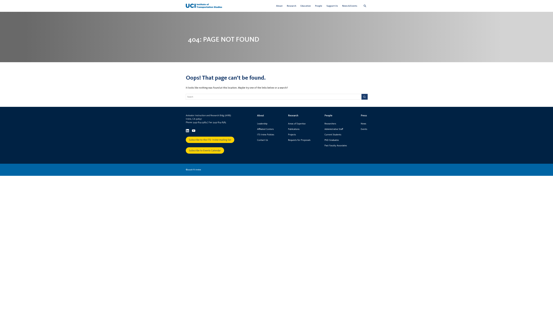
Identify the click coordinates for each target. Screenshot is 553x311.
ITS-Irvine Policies (265, 134)
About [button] (279, 5)
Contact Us (262, 140)
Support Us (332, 5)
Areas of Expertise (297, 123)
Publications (294, 129)
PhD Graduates (331, 140)
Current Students (332, 134)
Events (364, 129)
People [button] (318, 5)
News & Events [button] (349, 5)
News (363, 123)
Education (306, 5)
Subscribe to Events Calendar (205, 150)
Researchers (330, 123)
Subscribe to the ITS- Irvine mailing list (210, 139)
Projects (292, 134)
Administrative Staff (333, 129)
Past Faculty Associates (335, 145)
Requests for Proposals (299, 140)
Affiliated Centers (265, 129)
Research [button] (291, 5)
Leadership (262, 123)
